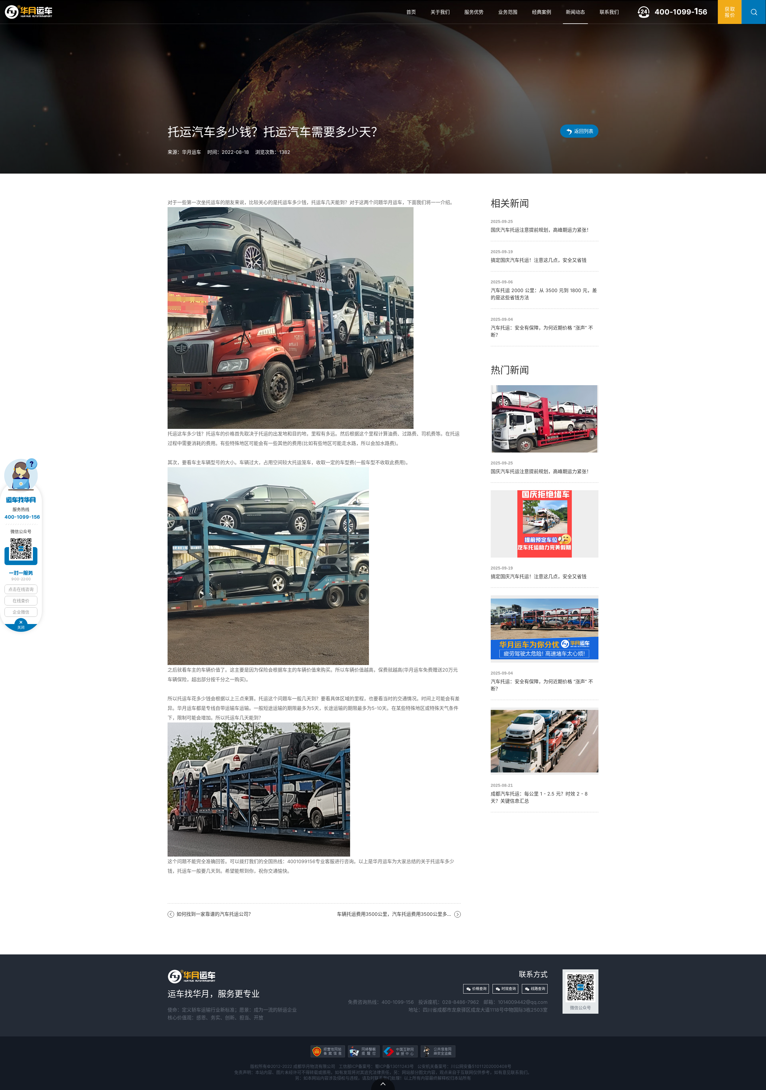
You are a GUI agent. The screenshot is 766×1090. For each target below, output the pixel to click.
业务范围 (507, 12)
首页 (411, 12)
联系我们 (609, 12)
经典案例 (541, 12)
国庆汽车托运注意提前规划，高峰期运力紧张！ (544, 226)
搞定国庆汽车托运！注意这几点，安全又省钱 (544, 256)
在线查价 (21, 600)
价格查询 (479, 988)
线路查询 (538, 988)
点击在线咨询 (21, 589)
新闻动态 (575, 12)
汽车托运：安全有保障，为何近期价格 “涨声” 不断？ (544, 327)
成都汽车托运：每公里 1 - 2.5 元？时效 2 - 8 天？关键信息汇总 (544, 756)
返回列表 (583, 131)
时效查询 (508, 988)
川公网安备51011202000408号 (481, 1066)
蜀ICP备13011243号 (394, 1066)
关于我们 (440, 12)
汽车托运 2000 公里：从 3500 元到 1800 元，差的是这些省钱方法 (544, 290)
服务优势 (474, 12)
